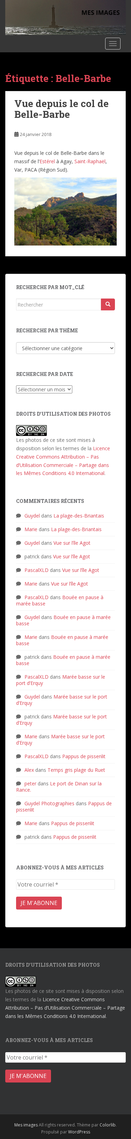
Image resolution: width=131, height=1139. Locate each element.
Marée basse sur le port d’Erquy (61, 699)
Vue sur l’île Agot (71, 543)
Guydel (32, 515)
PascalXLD (36, 570)
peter (30, 783)
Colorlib (108, 1125)
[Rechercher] (108, 304)
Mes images (26, 1125)
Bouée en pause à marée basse (63, 620)
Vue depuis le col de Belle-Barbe (61, 109)
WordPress (79, 1132)
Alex (29, 770)
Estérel (47, 161)
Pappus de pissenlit (83, 756)
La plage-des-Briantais (78, 515)
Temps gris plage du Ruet (76, 770)
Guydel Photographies (49, 803)
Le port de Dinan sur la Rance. (59, 786)
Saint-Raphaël (89, 161)
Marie (30, 529)
